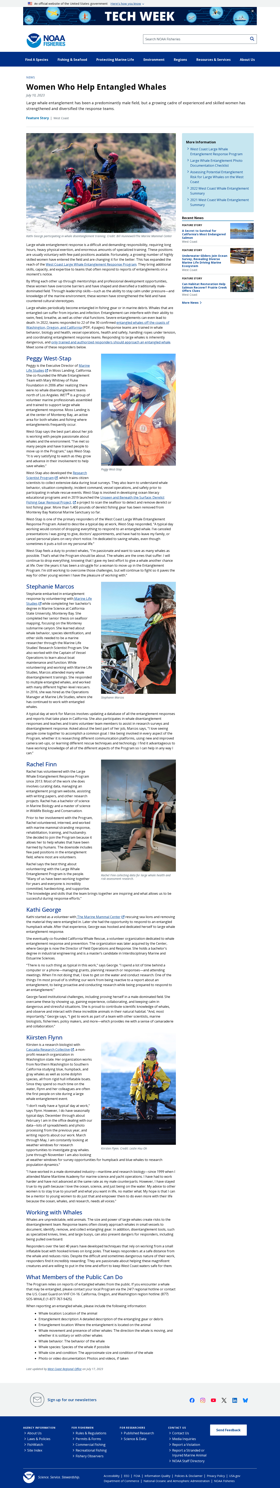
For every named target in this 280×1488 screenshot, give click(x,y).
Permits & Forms (88, 1439)
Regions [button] (180, 59)
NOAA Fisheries (224, 1481)
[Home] (44, 39)
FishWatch (35, 1444)
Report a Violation (186, 1444)
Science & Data (135, 1439)
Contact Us (177, 1427)
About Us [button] (247, 59)
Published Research (139, 1433)
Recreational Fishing (91, 1450)
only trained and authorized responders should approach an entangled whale (110, 342)
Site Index (34, 1450)
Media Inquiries (184, 1439)
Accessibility (112, 1476)
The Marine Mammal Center (98, 917)
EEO (126, 1476)
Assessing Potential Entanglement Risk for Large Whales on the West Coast (217, 177)
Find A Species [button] (36, 59)
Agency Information (39, 1427)
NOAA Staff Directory (188, 1461)
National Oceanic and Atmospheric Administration (176, 1481)
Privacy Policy (216, 1476)
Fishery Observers (90, 1456)
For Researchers (132, 1427)
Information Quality (157, 1476)
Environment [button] (154, 59)
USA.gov (234, 1476)
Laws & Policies (38, 1439)
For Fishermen (83, 1427)
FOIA (137, 1476)
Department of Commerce (121, 1481)
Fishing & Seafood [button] (72, 59)
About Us (34, 1433)
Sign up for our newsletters (72, 1399)
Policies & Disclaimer (189, 1476)
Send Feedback (228, 1430)
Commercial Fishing (91, 1444)
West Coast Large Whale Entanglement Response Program (91, 264)
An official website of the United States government (87, 3)
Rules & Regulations (91, 1433)
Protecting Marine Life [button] (115, 59)
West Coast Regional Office (65, 1369)
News (30, 77)
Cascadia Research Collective (48, 1049)
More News (190, 303)
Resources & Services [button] (213, 59)
